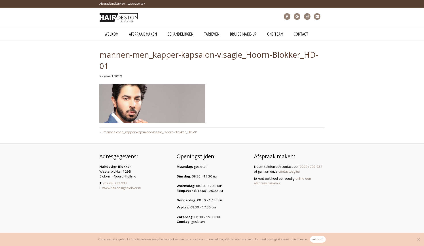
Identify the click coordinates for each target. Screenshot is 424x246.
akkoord (318, 239)
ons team (275, 34)
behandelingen (180, 34)
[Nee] (418, 239)
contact (301, 34)
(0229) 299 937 (115, 183)
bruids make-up (243, 34)
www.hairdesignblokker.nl (121, 188)
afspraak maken (143, 34)
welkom (111, 34)
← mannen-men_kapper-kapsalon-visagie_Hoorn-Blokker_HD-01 (148, 132)
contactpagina (289, 171)
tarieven (211, 34)
